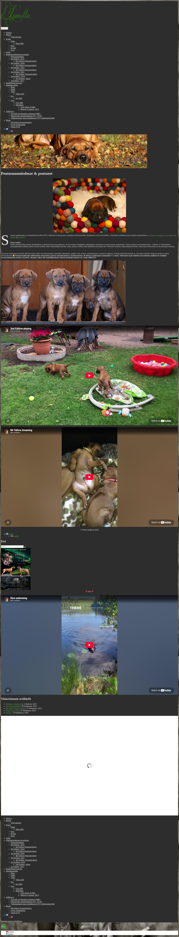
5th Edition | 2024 (17, 63)
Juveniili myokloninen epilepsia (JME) (25, 114)
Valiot (8, 52)
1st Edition (151, 235)
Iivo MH (19, 98)
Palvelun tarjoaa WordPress (11, 921)
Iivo (12, 96)
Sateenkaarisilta (12, 85)
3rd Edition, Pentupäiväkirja (26, 74)
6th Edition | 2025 (17, 59)
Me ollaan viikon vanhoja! (16, 708)
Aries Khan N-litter (27, 107)
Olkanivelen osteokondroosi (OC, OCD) (26, 116)
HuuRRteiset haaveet (14, 83)
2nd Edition (160, 235)
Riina (13, 87)
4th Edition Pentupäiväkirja (26, 70)
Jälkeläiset (19, 105)
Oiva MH (19, 103)
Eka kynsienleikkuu (13, 706)
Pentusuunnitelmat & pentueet (17, 54)
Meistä (8, 35)
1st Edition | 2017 (17, 81)
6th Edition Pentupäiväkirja (26, 61)
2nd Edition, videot (23, 79)
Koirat (8, 39)
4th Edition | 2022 (17, 68)
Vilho (13, 92)
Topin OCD (15, 127)
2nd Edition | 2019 (18, 76)
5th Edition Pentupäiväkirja (26, 65)
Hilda (13, 41)
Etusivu (9, 33)
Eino (12, 46)
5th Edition (22, 237)
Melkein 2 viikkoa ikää (15, 704)
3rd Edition (169, 235)
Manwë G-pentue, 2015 (29, 109)
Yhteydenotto (16, 37)
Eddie (13, 90)
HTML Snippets (80, 923)
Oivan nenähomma (18, 125)
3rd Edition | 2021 (18, 72)
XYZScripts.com (98, 923)
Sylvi (13, 50)
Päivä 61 (9, 713)
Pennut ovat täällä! (13, 711)
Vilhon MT (20, 94)
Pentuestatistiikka (17, 57)
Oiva (12, 100)
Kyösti (13, 48)
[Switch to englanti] (12, 131)
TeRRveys (10, 111)
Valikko (4, 28)
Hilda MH (20, 44)
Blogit (8, 120)
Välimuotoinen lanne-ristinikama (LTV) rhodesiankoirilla (33, 118)
